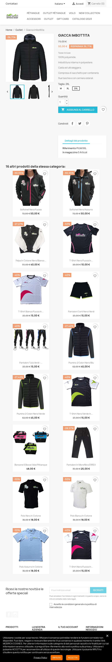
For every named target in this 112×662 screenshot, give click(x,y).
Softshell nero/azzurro (81, 209)
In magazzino (70, 152)
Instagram (15, 614)
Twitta (80, 123)
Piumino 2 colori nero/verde (31, 413)
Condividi (72, 123)
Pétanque (33, 13)
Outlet (48, 19)
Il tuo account (68, 627)
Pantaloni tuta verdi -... (30, 362)
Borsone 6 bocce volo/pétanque (31, 464)
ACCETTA (72, 657)
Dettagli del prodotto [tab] (76, 140)
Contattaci (12, 3)
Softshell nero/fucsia (31, 209)
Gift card (63, 19)
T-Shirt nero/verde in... (81, 413)
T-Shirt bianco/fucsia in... (30, 311)
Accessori (34, 19)
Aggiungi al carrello (77, 109)
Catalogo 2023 (82, 19)
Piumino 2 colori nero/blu (81, 362)
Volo (72, 13)
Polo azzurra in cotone (30, 566)
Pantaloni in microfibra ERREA (81, 464)
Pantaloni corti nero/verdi (81, 311)
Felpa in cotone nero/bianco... (31, 260)
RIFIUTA (57, 657)
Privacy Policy (40, 657)
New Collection (89, 13)
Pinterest (87, 123)
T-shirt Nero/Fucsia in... (81, 260)
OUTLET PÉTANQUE (54, 13)
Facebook (9, 614)
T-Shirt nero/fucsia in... (81, 566)
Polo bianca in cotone (81, 515)
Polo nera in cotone (31, 515)
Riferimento (69, 148)
